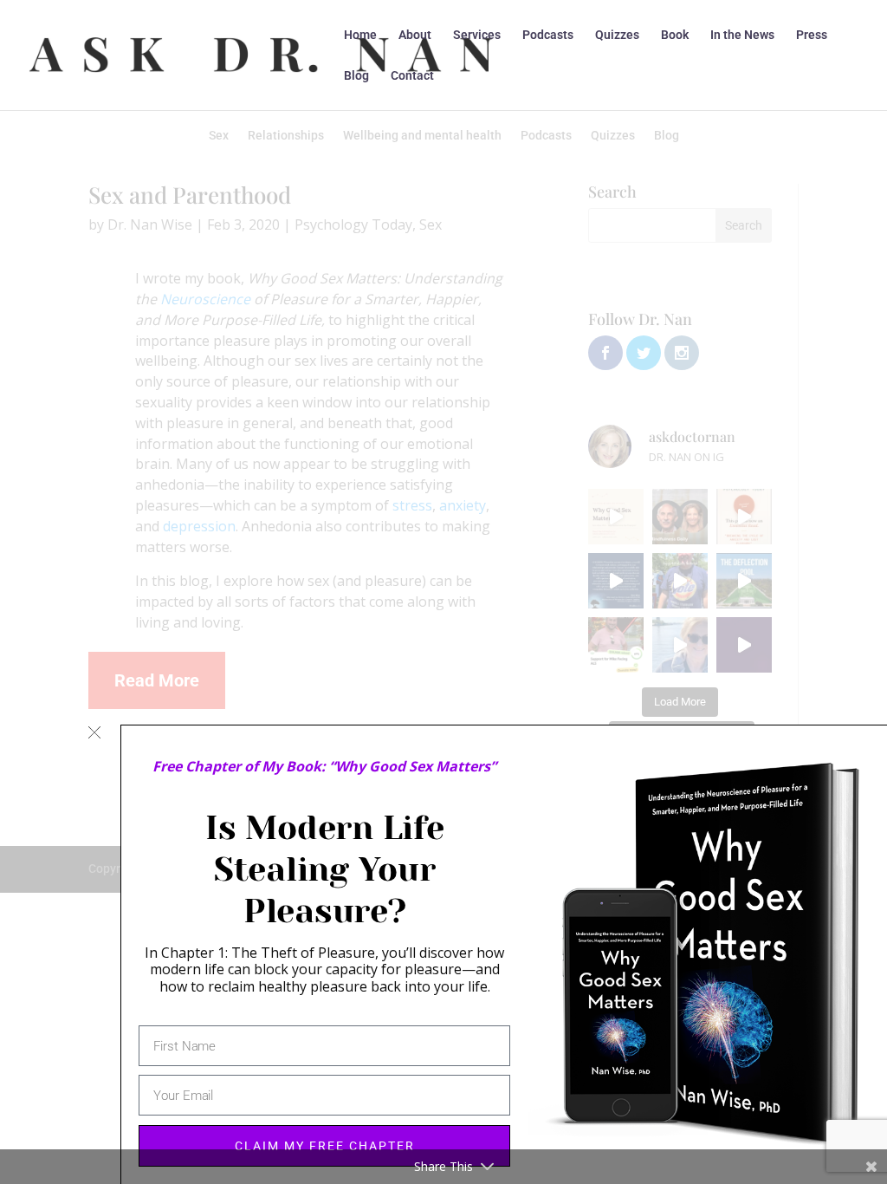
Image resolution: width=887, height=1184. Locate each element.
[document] (443, 592)
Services (477, 35)
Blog (356, 75)
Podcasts (547, 35)
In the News (742, 35)
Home (360, 35)
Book (675, 35)
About (414, 35)
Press (811, 35)
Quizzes (617, 35)
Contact (412, 75)
